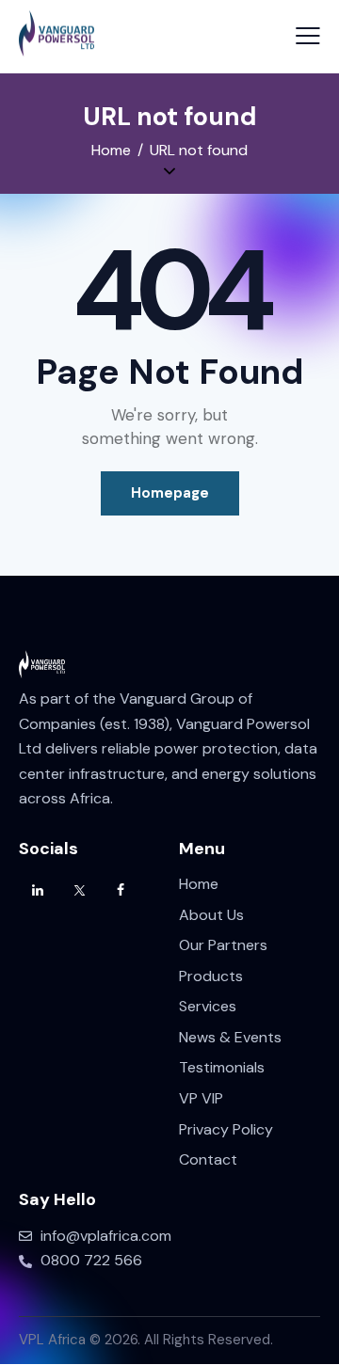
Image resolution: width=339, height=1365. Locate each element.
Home (111, 150)
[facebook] (120, 891)
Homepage (170, 493)
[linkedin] (37, 891)
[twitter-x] (79, 891)
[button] (308, 36)
